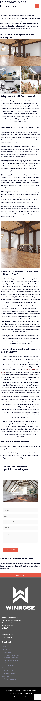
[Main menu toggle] (37, 6)
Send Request (10, 550)
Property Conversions (11, 657)
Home (4, 646)
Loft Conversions (9, 665)
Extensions (7, 663)
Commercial (5, 676)
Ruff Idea (24, 697)
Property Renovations (11, 660)
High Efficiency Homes (11, 673)
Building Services (7, 649)
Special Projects (7, 668)
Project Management (12, 655)
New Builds (7, 652)
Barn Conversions (9, 671)
